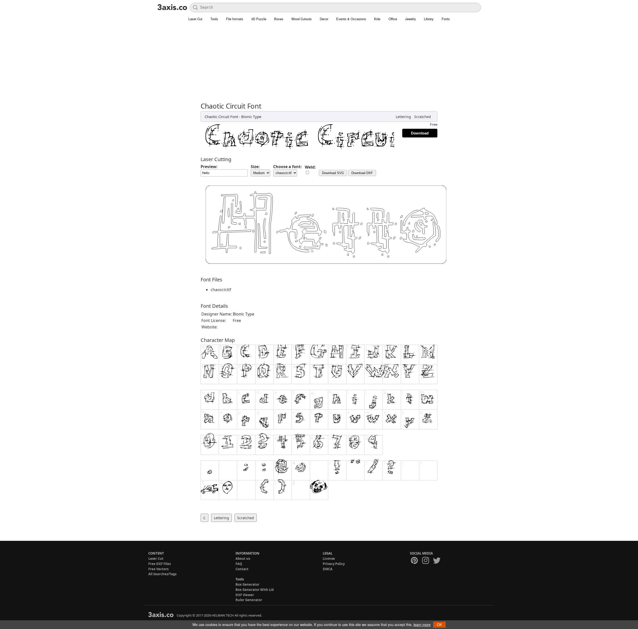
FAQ (239, 564)
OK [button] (439, 624)
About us (243, 558)
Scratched (422, 116)
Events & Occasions (351, 18)
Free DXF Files (159, 564)
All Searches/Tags (162, 574)
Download (420, 133)
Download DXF (362, 173)
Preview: (209, 166)
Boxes (278, 18)
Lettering (403, 116)
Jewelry (410, 18)
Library (429, 18)
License (329, 558)
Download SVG (333, 173)
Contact (242, 569)
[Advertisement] (319, 65)
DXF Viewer (245, 595)
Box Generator (247, 584)
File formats (234, 18)
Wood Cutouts (301, 18)
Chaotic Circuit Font (221, 116)
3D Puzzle (258, 18)
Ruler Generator (249, 600)
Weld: (310, 167)
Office (393, 18)
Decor (324, 18)
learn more (422, 624)
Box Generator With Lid (255, 589)
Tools (214, 18)
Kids (377, 18)
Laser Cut (195, 18)
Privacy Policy (334, 564)
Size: (255, 166)
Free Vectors (158, 569)
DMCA (327, 569)
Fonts (446, 18)
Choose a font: (287, 166)
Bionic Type (251, 116)
